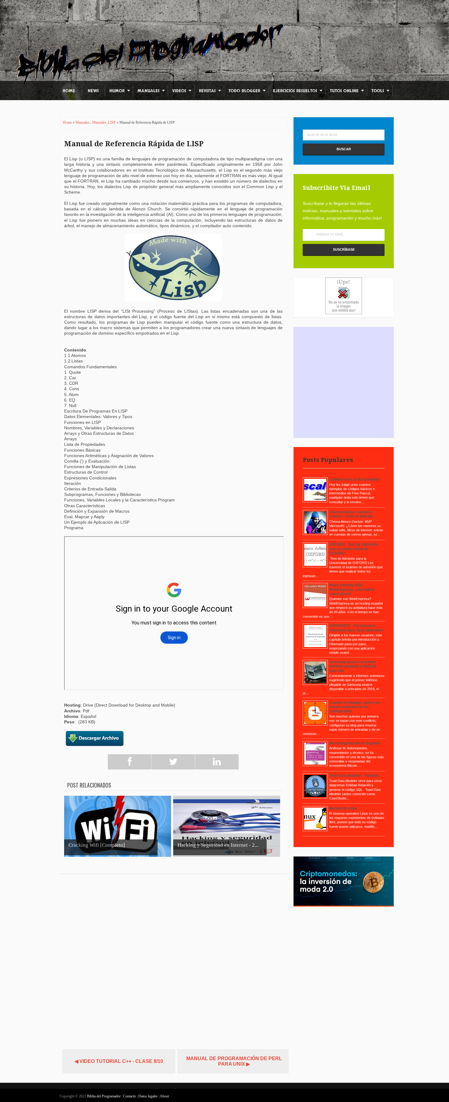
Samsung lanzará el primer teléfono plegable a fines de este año (353, 666)
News (93, 91)
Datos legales (148, 1096)
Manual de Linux (343, 808)
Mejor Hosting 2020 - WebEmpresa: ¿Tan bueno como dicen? (352, 589)
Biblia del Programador (104, 1096)
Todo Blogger (244, 91)
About (164, 1096)
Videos (179, 91)
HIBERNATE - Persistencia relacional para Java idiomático (356, 628)
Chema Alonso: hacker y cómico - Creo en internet (351, 514)
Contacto (130, 1096)
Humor (117, 91)
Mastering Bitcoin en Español (354, 743)
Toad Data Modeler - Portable (354, 775)
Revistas (207, 91)
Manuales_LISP (104, 122)
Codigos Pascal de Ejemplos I (355, 479)
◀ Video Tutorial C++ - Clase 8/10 (119, 1061)
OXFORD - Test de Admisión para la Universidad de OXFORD (353, 548)
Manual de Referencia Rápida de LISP (133, 144)
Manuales (148, 91)
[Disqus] (173, 958)
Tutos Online (344, 91)
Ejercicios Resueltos (295, 91)
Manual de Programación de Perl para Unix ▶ (234, 1061)
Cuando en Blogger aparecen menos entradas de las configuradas (354, 707)
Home (69, 91)
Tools (377, 91)
